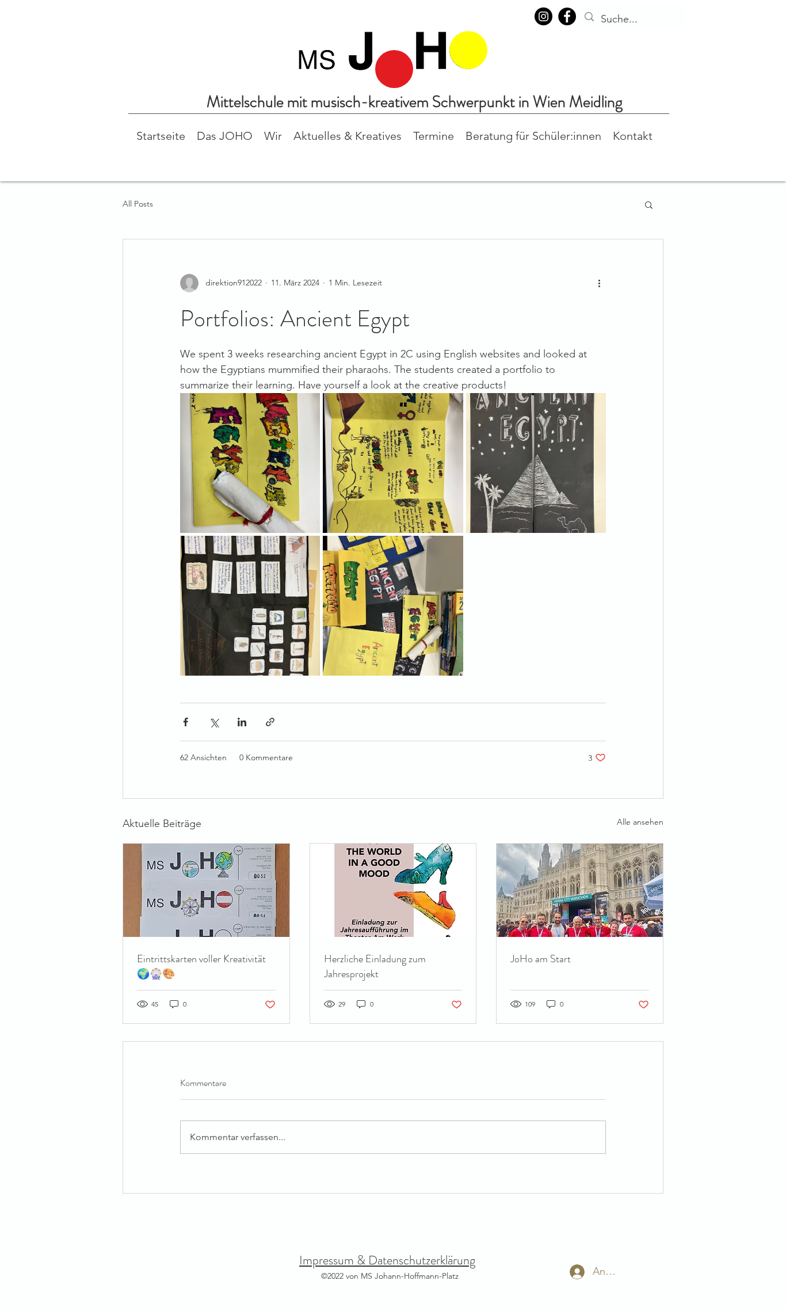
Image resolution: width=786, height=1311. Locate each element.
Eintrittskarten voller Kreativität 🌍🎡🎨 (201, 966)
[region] (394, 69)
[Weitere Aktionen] (599, 283)
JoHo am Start (540, 958)
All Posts (138, 204)
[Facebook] (567, 16)
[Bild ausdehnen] (250, 463)
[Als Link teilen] (270, 722)
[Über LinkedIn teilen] (241, 722)
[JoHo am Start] (580, 890)
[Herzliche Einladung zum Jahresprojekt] (393, 890)
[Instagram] (543, 16)
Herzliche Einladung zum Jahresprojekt (375, 966)
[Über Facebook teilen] (185, 722)
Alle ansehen (640, 822)
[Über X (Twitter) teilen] (213, 722)
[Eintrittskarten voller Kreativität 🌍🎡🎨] (206, 890)
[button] (224, 134)
